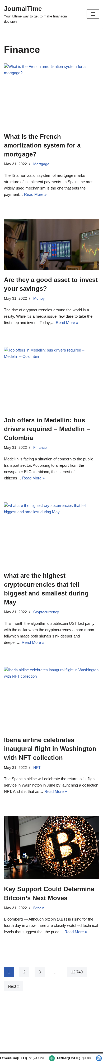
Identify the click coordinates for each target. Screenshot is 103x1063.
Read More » (35, 194)
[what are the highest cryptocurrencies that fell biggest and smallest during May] (51, 534)
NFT (37, 768)
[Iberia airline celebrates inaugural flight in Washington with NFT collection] (51, 698)
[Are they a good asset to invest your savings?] (51, 244)
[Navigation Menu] (93, 14)
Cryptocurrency (46, 612)
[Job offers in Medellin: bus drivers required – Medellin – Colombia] (51, 378)
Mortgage (41, 164)
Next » (13, 986)
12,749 (77, 972)
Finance (40, 448)
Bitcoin (38, 908)
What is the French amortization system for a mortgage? (42, 145)
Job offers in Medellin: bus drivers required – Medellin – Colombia (47, 429)
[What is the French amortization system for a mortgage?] (51, 95)
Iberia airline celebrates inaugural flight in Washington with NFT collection (50, 748)
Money (39, 299)
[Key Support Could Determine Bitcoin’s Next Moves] (51, 847)
